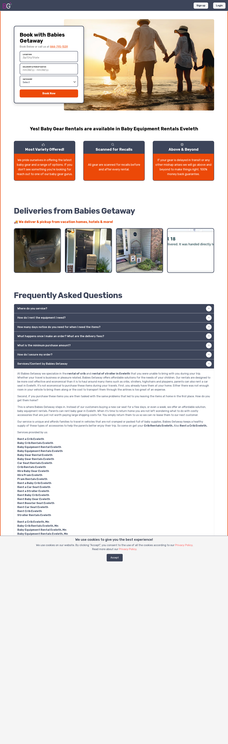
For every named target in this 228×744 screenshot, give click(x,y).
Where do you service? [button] (32, 308)
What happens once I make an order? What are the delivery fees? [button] (60, 336)
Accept (114, 557)
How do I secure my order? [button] (34, 354)
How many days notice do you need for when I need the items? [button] (58, 327)
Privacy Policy (183, 545)
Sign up (200, 5)
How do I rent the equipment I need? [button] (41, 317)
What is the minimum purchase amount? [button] (44, 345)
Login (219, 5)
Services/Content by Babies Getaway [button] (42, 363)
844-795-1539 (59, 46)
